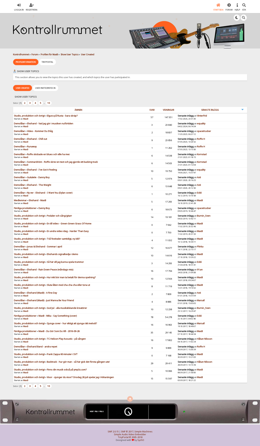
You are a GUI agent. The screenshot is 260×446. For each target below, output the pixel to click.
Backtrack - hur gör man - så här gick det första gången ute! (78, 361)
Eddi (199, 192)
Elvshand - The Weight (39, 184)
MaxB (25, 119)
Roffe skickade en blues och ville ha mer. (48, 154)
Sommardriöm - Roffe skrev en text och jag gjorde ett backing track (62, 161)
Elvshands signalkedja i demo (62, 254)
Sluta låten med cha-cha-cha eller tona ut (68, 284)
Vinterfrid (202, 115)
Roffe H (201, 138)
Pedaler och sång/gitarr (59, 215)
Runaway (32, 146)
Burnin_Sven (203, 215)
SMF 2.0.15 (113, 431)
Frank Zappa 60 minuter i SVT (62, 354)
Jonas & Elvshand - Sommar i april (44, 246)
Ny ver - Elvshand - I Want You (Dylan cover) (49, 192)
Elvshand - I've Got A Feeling (42, 169)
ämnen (78, 109)
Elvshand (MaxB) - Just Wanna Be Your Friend (50, 300)
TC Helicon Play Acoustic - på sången (66, 338)
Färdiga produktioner (25, 208)
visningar (168, 109)
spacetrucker (204, 131)
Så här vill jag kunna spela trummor (65, 261)
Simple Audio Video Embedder (130, 434)
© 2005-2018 (135, 437)
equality (201, 123)
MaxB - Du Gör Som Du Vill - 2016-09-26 (59, 331)
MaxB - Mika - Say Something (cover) (58, 315)
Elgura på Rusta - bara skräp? (62, 115)
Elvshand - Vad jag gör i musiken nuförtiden (50, 123)
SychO (140, 440)
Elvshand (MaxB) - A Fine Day (42, 292)
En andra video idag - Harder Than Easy (68, 231)
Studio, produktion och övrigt (29, 115)
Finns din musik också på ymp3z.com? (67, 369)
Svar (152, 109)
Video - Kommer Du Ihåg (40, 131)
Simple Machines (143, 431)
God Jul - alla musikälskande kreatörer (67, 307)
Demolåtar (19, 123)
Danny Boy (44, 208)
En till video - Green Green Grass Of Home (69, 223)
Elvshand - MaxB (37, 200)
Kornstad (202, 154)
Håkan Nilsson (204, 338)
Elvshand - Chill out (37, 138)
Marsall (201, 300)
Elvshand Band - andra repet (42, 346)
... (45, 103)
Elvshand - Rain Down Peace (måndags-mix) (50, 269)
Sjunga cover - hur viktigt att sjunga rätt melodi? (72, 323)
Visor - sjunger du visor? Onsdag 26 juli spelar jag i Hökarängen (80, 377)
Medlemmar (20, 200)
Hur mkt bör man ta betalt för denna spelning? (71, 277)
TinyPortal (123, 437)
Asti (199, 177)
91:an (200, 269)
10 (48, 102)
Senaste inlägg (210, 109)
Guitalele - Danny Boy (38, 177)
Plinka (200, 246)
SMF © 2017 (127, 431)
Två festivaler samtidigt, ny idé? (63, 238)
